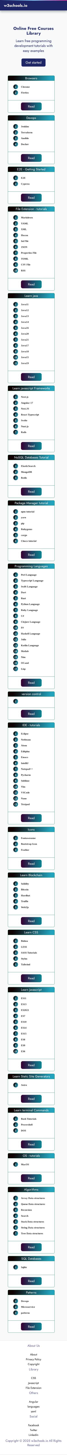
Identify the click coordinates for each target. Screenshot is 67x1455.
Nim (23, 657)
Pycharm (26, 775)
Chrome (25, 87)
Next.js (24, 397)
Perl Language (29, 575)
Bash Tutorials (28, 1119)
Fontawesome (28, 838)
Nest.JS (25, 408)
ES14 (24, 1028)
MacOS (25, 1164)
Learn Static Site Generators (31, 1076)
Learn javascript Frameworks (31, 388)
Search (24, 1216)
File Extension (33, 1388)
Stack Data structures (32, 1221)
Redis (24, 478)
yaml (33, 1411)
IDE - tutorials (31, 725)
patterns (25, 1313)
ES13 (24, 1004)
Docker (25, 144)
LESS (24, 947)
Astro (24, 1085)
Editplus (25, 751)
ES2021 (25, 1010)
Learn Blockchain (31, 875)
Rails (23, 432)
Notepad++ (27, 769)
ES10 (24, 1022)
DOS (23, 1130)
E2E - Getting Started (31, 169)
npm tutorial (27, 511)
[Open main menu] (59, 5)
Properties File (29, 253)
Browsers (31, 78)
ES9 (23, 1045)
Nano (24, 798)
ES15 (24, 1033)
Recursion (26, 1210)
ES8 (23, 1039)
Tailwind (25, 964)
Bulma (24, 941)
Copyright (33, 1364)
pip (22, 523)
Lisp (23, 669)
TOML (24, 259)
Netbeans (26, 739)
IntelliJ (24, 763)
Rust (23, 598)
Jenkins (25, 126)
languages (33, 1406)
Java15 (25, 357)
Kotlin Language (30, 645)
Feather (25, 850)
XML (24, 229)
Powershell (27, 1124)
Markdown (27, 217)
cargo (24, 535)
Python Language (30, 604)
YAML (24, 223)
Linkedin (33, 1435)
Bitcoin (24, 889)
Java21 (25, 339)
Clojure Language (30, 622)
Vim (23, 786)
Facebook (33, 1425)
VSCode (25, 792)
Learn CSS (31, 932)
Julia (23, 639)
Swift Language (29, 586)
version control (31, 694)
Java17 (25, 345)
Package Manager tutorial (31, 503)
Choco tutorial (28, 541)
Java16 (25, 328)
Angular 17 (27, 403)
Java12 (25, 310)
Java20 (25, 333)
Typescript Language (32, 580)
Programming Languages (31, 566)
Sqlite (24, 1267)
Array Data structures (33, 1198)
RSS (23, 270)
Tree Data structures (32, 1233)
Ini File (24, 241)
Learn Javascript (31, 989)
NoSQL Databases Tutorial (31, 457)
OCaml (25, 663)
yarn (23, 517)
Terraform (27, 132)
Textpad (25, 804)
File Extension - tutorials (31, 209)
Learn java (31, 295)
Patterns (31, 1292)
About (33, 1354)
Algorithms (31, 1189)
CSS (33, 1378)
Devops (31, 118)
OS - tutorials (31, 1155)
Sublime (25, 780)
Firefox (25, 92)
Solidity (25, 883)
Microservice (28, 1307)
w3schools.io (15, 5)
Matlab (25, 651)
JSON (24, 247)
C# (22, 616)
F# (22, 627)
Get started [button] (33, 62)
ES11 (23, 998)
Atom (24, 745)
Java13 (25, 316)
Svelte (24, 420)
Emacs (24, 757)
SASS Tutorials (29, 952)
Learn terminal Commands (31, 1110)
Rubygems (26, 529)
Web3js (25, 907)
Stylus (24, 958)
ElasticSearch (28, 466)
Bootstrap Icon (29, 844)
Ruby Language (29, 610)
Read (31, 106)
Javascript (33, 1383)
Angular (33, 1402)
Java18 (25, 351)
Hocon (24, 235)
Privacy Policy (33, 1359)
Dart (23, 592)
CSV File (25, 264)
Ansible (25, 138)
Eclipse (24, 733)
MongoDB (26, 472)
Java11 (25, 304)
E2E (23, 178)
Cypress (25, 184)
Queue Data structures (33, 1204)
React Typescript (30, 414)
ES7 (23, 1016)
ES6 (23, 1051)
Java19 (25, 363)
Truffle (24, 901)
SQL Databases (31, 1258)
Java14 (25, 322)
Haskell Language (30, 633)
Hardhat (25, 895)
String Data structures (33, 1227)
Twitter (33, 1430)
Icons (31, 829)
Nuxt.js (25, 426)
